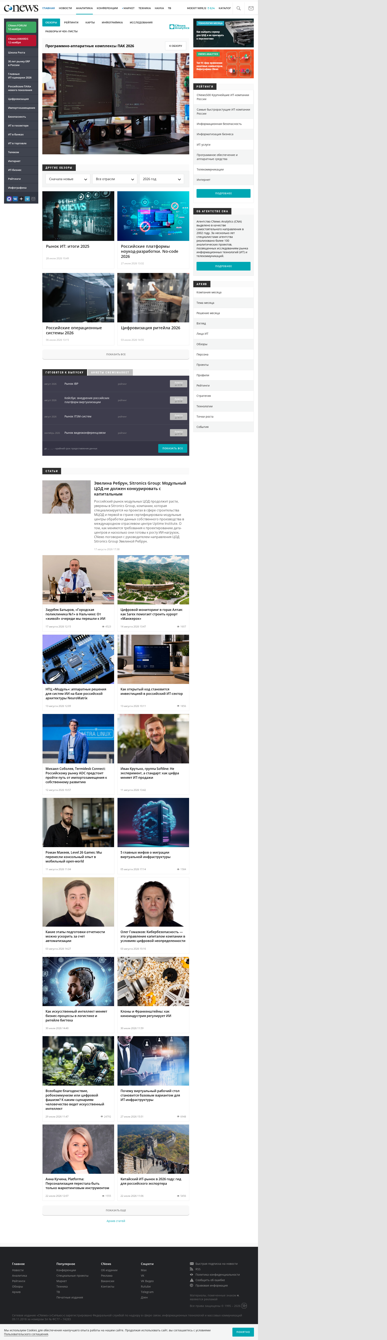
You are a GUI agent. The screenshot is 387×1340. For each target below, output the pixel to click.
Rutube (146, 1286)
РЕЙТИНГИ (71, 22)
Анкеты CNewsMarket (110, 372)
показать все (172, 448)
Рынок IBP (71, 384)
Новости (18, 1270)
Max (144, 1270)
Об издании (109, 1270)
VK (142, 1275)
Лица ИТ (202, 334)
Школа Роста (16, 52)
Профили (203, 375)
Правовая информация (212, 1285)
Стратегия (204, 396)
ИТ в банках (16, 134)
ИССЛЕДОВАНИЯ (141, 22)
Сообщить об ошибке (210, 1280)
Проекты (203, 365)
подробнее (223, 193)
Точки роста (205, 416)
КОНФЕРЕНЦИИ (107, 8)
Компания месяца (209, 292)
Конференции (66, 1270)
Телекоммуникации (210, 169)
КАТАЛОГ (225, 8)
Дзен (144, 1297)
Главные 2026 (19, 75)
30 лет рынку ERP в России (19, 63)
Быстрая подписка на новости (217, 1264)
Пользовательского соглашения (26, 1334)
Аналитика (84, 8)
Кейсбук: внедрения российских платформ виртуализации (86, 400)
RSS (198, 1269)
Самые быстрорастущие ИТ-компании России (223, 111)
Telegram (147, 1292)
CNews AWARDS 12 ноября (18, 40)
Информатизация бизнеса (215, 134)
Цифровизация (18, 99)
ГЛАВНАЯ (48, 8)
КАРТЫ (90, 22)
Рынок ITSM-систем (77, 416)
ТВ (169, 8)
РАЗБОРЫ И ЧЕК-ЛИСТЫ (61, 31)
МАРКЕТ (129, 8)
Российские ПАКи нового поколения (20, 88)
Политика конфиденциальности (218, 1274)
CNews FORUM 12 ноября (17, 27)
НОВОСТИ (65, 8)
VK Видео (147, 1281)
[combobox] (68, 179)
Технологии (205, 406)
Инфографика (17, 187)
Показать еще (116, 1210)
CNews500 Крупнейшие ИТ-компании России (223, 97)
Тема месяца (205, 303)
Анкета (179, 383)
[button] (238, 8)
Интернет (14, 161)
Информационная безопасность (219, 124)
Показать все (116, 354)
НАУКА (159, 8)
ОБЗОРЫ (51, 22)
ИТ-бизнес (14, 170)
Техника (62, 1286)
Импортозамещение (21, 108)
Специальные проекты (72, 1275)
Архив (16, 1292)
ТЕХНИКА (144, 8)
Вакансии (107, 1281)
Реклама (106, 1275)
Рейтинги (14, 179)
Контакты (107, 1286)
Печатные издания (69, 1297)
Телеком (13, 152)
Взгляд (201, 323)
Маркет (61, 1281)
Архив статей (116, 1221)
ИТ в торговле (17, 143)
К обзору (175, 46)
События (203, 427)
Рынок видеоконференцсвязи (85, 433)
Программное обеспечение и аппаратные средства (217, 157)
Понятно (243, 1332)
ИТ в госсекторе (18, 125)
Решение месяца (208, 313)
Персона (202, 354)
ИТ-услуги (203, 144)
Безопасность (17, 116)
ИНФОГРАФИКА (112, 22)
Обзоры (202, 344)
